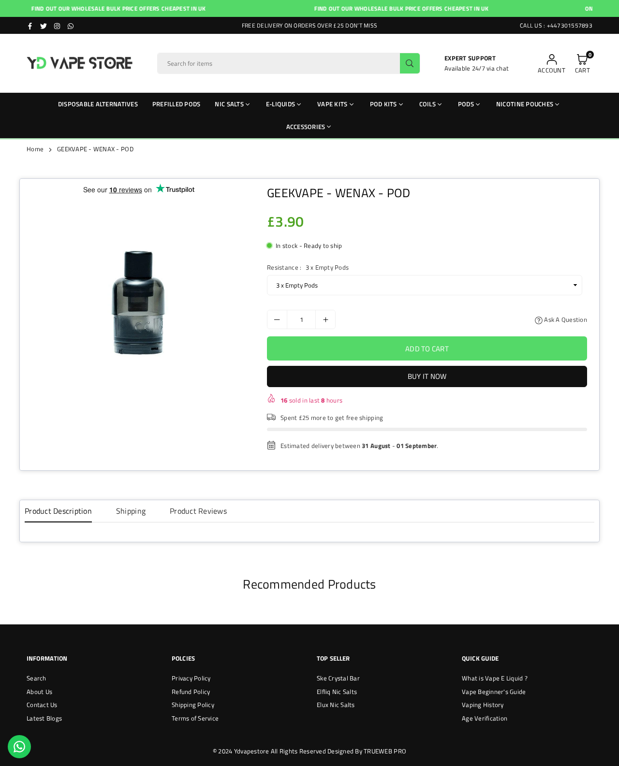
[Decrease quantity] (277, 319)
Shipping (131, 511)
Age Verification (484, 718)
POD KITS (383, 104)
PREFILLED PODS (176, 104)
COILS (427, 104)
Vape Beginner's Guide (494, 691)
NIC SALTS (229, 104)
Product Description (58, 511)
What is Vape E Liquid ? (495, 678)
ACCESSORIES (305, 126)
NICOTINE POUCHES (524, 104)
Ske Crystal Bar (338, 678)
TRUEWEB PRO (385, 751)
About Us (39, 691)
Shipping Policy (193, 704)
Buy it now (427, 376)
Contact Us (42, 704)
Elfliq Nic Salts (337, 691)
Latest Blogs (44, 718)
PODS (466, 104)
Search (36, 678)
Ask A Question (565, 319)
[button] (582, 63)
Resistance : (308, 267)
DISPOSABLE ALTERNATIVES (98, 104)
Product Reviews (198, 511)
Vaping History (483, 704)
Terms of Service (195, 718)
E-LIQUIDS (280, 104)
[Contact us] (19, 746)
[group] (138, 301)
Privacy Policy (191, 678)
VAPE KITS (332, 104)
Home (35, 149)
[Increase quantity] (325, 319)
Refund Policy (191, 691)
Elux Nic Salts (336, 704)
